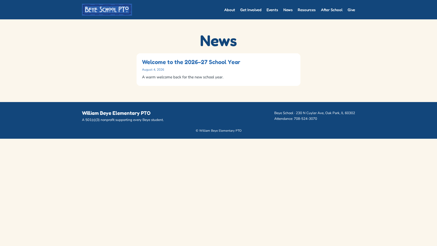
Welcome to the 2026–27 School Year (191, 62)
